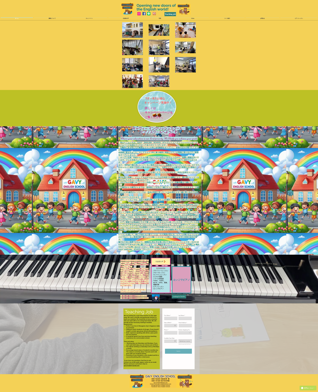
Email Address (182, 322)
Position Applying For (184, 329)
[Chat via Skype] (160, 14)
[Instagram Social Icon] (139, 13)
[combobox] (185, 332)
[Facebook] (144, 13)
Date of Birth (168, 322)
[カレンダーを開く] (175, 325)
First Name (167, 315)
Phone (166, 329)
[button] (185, 341)
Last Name (181, 315)
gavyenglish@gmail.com (131, 365)
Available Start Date (169, 338)
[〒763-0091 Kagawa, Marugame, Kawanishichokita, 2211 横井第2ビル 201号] (156, 298)
